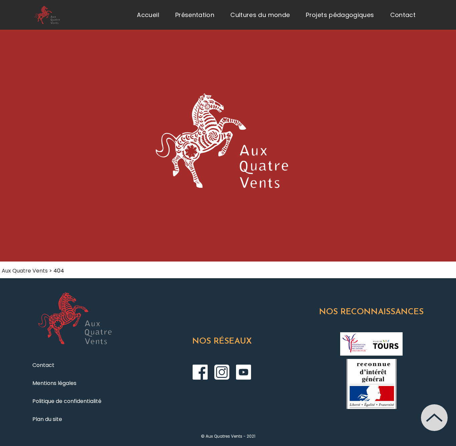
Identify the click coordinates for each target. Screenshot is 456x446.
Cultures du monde (260, 15)
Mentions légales (54, 383)
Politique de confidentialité (66, 401)
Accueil (148, 15)
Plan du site (47, 419)
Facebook (200, 372)
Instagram (221, 372)
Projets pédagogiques (340, 15)
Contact (403, 15)
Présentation (194, 15)
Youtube (243, 372)
